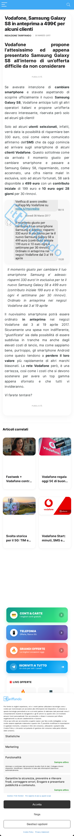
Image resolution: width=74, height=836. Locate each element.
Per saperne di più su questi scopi (38, 796)
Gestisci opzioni (37, 824)
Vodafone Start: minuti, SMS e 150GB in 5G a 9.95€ (54, 538)
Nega (37, 814)
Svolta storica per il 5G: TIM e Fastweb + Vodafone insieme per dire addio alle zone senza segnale (18, 538)
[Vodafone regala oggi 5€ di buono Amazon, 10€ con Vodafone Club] (55, 440)
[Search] (68, 4)
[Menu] (4, 4)
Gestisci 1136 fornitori (15, 796)
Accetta (37, 804)
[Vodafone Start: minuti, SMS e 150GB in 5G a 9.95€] (55, 499)
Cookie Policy (28, 832)
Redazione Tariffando (18, 35)
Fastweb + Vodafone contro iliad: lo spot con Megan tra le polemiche (18, 479)
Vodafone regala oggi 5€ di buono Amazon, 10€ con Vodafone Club (55, 479)
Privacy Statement (42, 832)
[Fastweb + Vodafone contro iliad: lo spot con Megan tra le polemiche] (19, 440)
